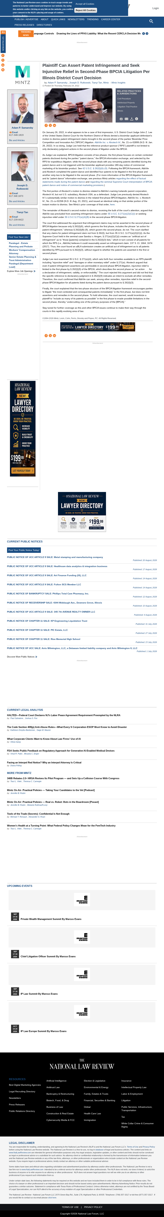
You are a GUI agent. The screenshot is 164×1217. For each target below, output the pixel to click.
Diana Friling (16, 765)
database (99, 1150)
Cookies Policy (20, 16)
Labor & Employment (132, 1094)
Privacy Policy (149, 1147)
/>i (137, 119)
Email (15, 132)
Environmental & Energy (96, 1087)
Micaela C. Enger (31, 754)
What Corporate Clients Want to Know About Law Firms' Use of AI (44, 738)
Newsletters (76, 19)
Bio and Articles (17, 140)
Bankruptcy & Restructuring (60, 1094)
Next (147, 33)
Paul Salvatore (16, 718)
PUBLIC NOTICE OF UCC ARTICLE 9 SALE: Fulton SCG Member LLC (44, 584)
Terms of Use (132, 1147)
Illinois (120, 111)
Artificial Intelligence (56, 1080)
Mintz (106, 82)
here (112, 204)
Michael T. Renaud (18, 817)
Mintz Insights (118, 82)
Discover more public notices (21, 657)
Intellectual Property (126, 103)
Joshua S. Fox (31, 718)
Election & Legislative (94, 1080)
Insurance (126, 1080)
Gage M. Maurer (44, 730)
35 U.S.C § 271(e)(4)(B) (77, 217)
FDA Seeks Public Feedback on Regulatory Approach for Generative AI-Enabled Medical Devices (61, 750)
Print (122, 119)
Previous (143, 33)
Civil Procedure (124, 99)
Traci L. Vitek (15, 781)
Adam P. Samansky (22, 127)
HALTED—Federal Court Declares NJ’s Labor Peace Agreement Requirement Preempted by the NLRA (63, 715)
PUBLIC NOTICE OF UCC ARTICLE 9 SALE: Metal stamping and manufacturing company (55, 557)
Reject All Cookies (86, 10)
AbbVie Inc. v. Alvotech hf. (108, 142)
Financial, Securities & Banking (99, 1100)
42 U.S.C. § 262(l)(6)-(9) (94, 168)
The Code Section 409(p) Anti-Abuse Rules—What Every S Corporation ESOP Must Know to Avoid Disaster (67, 727)
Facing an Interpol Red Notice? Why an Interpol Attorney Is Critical (44, 762)
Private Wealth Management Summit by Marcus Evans (51, 919)
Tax (123, 1117)
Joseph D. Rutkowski (22, 187)
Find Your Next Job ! (18, 237)
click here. (52, 1198)
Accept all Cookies (85, 4)
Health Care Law (92, 1113)
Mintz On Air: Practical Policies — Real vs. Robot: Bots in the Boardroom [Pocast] (53, 802)
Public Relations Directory (22, 1111)
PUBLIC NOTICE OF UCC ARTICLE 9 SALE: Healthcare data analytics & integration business (57, 566)
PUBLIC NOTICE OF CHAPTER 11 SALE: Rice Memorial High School (43, 639)
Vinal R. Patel (16, 754)
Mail (127, 119)
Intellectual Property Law (133, 1087)
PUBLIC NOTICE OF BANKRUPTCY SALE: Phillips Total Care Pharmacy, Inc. (48, 593)
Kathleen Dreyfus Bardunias (22, 730)
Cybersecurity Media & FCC (60, 1120)
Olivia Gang (15, 742)
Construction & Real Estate (60, 1113)
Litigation (126, 1100)
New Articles (3, 44)
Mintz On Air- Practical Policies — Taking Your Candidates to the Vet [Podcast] (51, 790)
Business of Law (54, 1107)
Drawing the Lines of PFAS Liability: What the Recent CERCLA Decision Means (81, 33)
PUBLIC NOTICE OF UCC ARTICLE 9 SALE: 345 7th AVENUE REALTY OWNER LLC (51, 611)
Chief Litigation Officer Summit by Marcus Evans (48, 956)
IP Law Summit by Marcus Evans (39, 994)
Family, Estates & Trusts (96, 1094)
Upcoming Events (19, 886)
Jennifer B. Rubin (17, 793)
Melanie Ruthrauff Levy (37, 805)
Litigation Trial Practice (127, 107)
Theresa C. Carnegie (32, 781)
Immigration (90, 1120)
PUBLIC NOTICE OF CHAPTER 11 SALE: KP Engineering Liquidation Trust (47, 621)
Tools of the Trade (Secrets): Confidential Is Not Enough (38, 813)
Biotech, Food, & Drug (57, 1100)
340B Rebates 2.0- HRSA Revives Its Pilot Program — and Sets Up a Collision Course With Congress (63, 778)
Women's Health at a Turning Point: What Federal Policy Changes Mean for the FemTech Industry (61, 825)
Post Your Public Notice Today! (23, 550)
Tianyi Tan (22, 212)
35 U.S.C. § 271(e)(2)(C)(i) (121, 213)
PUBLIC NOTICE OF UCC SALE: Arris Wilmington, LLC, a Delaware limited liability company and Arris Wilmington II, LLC (72, 648)
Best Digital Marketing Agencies (25, 1085)
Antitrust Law (53, 1087)
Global (87, 1107)
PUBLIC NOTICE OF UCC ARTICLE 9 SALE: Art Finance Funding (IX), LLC (46, 575)
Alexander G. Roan (37, 817)
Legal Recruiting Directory (22, 1091)
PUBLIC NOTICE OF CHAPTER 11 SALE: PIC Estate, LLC (37, 630)
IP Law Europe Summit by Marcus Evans (43, 1031)
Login (155, 8)
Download (132, 119)
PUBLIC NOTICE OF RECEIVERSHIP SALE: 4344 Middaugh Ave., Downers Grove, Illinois (54, 602)
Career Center (110, 19)
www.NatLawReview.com (20, 1153)
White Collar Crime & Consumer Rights (137, 1125)
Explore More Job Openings (20, 271)
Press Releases (17, 1104)
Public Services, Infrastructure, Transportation (136, 1109)
